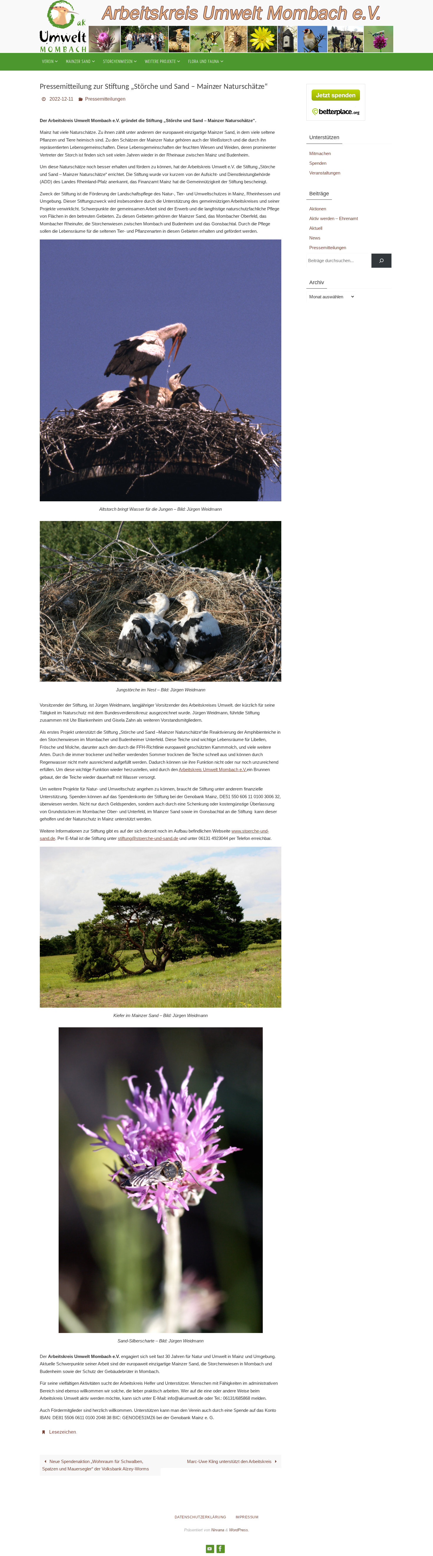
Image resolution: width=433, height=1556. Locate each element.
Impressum (247, 1517)
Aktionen (317, 208)
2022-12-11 (61, 98)
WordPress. (239, 1530)
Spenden (317, 163)
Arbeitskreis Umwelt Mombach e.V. (213, 769)
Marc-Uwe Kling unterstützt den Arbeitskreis (230, 1461)
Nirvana (217, 1530)
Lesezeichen (62, 1431)
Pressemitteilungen (105, 98)
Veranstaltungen (324, 172)
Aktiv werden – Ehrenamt (333, 218)
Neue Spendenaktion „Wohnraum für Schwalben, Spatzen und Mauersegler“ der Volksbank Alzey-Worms (95, 1465)
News (314, 237)
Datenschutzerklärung (200, 1517)
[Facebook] (220, 1548)
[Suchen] (381, 261)
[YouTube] (210, 1548)
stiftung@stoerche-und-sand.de (148, 838)
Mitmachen (320, 153)
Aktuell (315, 228)
